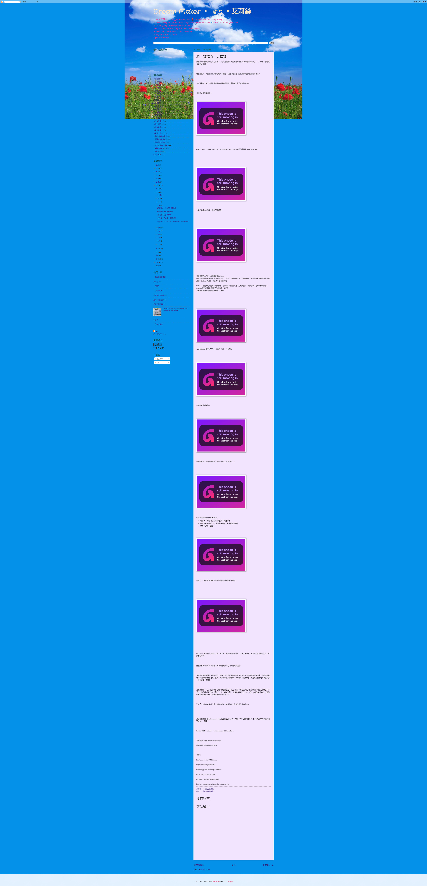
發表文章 (159, 359)
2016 (157, 178)
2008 (157, 259)
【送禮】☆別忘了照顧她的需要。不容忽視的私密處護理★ (175, 310)
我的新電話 (158, 324)
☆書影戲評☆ (158, 124)
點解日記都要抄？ (159, 304)
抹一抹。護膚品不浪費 (165, 211)
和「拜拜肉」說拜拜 (164, 215)
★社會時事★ (158, 97)
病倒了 (155, 320)
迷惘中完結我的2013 (160, 300)
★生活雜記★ (158, 91)
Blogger (230, 881)
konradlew (216, 881)
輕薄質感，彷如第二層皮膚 (166, 208)
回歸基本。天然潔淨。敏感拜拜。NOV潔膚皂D (172, 222)
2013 (157, 189)
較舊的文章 (268, 864)
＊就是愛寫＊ (158, 79)
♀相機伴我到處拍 (159, 148)
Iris (157, 331)
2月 (159, 241)
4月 (159, 234)
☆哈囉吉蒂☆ (158, 118)
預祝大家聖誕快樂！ (160, 295)
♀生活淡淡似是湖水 (160, 139)
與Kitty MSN (157, 282)
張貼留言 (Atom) (204, 869)
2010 (157, 252)
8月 (159, 202)
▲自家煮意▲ (158, 82)
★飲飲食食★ (158, 103)
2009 (157, 255)
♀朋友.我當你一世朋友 (161, 145)
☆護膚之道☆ (158, 133)
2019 (157, 168)
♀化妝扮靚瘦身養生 (208, 791)
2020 (157, 165)
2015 (157, 182)
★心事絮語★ (158, 88)
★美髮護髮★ (158, 100)
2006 (157, 266)
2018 (157, 172)
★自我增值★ (158, 94)
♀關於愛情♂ (157, 151)
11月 (159, 195)
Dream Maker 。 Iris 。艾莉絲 (202, 12)
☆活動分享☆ (158, 121)
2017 (157, 175)
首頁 (233, 864)
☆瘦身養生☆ (158, 127)
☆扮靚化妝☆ (158, 112)
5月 (159, 231)
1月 (159, 244)
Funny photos (159, 291)
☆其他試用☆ (158, 115)
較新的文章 (198, 864)
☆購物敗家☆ (158, 130)
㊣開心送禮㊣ (158, 154)
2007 (157, 262)
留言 (158, 363)
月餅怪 (157, 286)
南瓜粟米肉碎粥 (160, 277)
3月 (159, 237)
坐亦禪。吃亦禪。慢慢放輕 (166, 218)
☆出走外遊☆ (158, 109)
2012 (157, 192)
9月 (159, 198)
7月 (159, 205)
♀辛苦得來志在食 (159, 142)
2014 (157, 185)
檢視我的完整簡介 (159, 334)
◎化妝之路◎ (158, 85)
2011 (157, 249)
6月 (159, 227)
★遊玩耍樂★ (158, 106)
